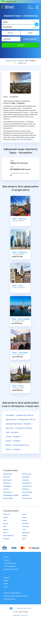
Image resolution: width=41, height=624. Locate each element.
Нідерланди (26, 532)
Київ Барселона (27, 486)
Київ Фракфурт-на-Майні (11, 495)
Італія (5, 520)
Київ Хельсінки (27, 498)
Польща (5, 523)
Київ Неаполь (7, 492)
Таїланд (24, 535)
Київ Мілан (25, 489)
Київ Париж (7, 483)
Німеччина (6, 514)
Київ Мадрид (7, 486)
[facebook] (11, 608)
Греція (5, 532)
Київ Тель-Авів (26, 474)
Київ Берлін (25, 495)
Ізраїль (5, 517)
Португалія (25, 523)
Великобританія (8, 535)
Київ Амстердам (27, 492)
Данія (24, 538)
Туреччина (25, 526)
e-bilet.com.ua (24, 615)
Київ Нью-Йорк (8, 498)
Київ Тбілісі (6, 477)
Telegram (30, 139)
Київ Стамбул (7, 480)
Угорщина (6, 538)
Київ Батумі (25, 477)
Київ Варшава (7, 474)
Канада (24, 520)
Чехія (23, 529)
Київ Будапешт (27, 483)
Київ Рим (6, 489)
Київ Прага (25, 480)
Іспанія (24, 517)
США (4, 526)
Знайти (20, 45)
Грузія (24, 514)
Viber (21, 139)
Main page (6, 6)
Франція (5, 529)
